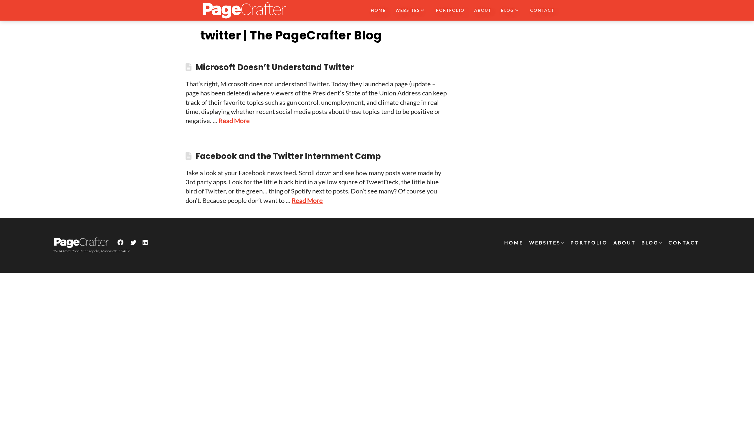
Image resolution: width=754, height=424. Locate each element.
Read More (234, 121)
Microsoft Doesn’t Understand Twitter (275, 67)
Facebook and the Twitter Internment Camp (288, 156)
